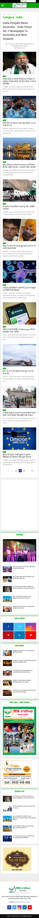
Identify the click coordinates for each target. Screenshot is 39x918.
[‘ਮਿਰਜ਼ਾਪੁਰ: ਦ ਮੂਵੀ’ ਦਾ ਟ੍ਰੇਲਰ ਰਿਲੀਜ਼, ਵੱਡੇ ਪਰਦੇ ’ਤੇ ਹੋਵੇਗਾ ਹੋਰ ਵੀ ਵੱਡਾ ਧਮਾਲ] (7, 663)
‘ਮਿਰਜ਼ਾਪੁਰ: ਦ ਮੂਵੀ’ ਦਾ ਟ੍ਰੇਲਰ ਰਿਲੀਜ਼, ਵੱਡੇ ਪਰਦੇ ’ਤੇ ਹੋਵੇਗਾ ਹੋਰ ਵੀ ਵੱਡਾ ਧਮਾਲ (24, 661)
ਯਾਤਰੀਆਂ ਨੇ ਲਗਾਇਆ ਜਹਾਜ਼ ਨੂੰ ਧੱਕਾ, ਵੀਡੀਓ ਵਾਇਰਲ (19, 208)
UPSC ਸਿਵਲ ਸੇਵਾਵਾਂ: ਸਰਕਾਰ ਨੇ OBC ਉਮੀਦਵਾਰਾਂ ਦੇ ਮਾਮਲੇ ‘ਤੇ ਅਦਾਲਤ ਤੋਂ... (22, 597)
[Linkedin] (25, 907)
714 (32, 471)
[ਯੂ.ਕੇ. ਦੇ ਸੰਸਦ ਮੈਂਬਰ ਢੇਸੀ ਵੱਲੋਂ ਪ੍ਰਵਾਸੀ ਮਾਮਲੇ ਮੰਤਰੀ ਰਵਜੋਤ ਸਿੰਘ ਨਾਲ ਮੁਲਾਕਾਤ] (7, 579)
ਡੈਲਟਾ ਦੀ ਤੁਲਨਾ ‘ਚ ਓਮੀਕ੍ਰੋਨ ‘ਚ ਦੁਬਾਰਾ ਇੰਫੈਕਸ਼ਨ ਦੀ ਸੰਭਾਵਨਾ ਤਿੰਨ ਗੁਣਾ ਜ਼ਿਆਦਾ (17, 456)
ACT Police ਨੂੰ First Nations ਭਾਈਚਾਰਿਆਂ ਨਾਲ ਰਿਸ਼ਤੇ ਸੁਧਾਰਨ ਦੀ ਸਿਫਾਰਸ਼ (23, 837)
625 (24, 471)
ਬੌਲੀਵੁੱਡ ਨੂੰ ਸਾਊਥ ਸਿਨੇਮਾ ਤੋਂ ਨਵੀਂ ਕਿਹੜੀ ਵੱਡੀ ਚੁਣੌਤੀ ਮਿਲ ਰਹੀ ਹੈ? (23, 651)
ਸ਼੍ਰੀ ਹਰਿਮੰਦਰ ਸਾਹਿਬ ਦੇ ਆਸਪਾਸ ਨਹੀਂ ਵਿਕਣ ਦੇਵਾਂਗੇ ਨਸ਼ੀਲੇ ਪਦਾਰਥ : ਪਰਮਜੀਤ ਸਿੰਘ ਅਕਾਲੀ (19, 166)
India (4, 76)
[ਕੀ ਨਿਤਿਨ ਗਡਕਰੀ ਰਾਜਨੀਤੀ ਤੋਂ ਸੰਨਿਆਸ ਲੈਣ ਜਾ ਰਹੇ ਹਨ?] (7, 809)
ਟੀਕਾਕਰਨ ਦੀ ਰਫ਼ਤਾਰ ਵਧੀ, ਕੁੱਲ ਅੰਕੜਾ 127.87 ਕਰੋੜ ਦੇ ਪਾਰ (19, 124)
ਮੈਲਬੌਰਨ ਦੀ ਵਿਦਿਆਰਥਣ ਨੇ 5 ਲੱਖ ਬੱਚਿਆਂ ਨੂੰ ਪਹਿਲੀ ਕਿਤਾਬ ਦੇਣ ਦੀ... (24, 607)
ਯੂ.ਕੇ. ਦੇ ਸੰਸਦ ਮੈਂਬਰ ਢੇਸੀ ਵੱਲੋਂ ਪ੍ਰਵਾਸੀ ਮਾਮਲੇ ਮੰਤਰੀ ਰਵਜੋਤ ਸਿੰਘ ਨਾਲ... (23, 577)
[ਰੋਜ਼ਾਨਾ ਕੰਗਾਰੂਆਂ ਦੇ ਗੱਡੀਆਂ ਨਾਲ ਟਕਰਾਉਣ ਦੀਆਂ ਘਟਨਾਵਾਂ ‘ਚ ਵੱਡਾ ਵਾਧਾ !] (7, 829)
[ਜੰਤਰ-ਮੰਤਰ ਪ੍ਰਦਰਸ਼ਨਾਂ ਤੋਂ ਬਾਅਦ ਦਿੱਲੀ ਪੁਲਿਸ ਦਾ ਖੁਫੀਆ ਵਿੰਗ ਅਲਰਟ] (7, 569)
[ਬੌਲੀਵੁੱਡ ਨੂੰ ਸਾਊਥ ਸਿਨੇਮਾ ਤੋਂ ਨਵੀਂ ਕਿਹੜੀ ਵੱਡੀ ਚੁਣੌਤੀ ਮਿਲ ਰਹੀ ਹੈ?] (7, 653)
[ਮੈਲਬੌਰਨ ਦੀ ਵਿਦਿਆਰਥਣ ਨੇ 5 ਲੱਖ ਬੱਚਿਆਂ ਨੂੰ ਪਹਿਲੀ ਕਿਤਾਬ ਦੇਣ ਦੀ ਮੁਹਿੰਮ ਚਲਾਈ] (7, 609)
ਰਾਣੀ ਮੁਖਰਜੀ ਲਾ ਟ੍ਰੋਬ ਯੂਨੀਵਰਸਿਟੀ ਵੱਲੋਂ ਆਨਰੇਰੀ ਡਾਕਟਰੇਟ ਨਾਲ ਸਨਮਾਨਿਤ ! (22, 671)
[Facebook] (9, 907)
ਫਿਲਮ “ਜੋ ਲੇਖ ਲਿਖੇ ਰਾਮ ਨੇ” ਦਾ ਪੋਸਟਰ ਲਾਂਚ (13, 562)
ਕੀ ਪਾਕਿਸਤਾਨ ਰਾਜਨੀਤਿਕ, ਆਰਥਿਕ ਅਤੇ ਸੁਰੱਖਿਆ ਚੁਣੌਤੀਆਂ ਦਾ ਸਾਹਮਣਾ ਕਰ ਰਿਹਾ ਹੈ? (23, 587)
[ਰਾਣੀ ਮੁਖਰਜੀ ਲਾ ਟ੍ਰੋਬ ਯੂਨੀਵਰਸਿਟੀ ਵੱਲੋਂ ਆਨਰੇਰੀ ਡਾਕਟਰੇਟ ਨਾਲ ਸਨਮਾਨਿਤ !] (7, 673)
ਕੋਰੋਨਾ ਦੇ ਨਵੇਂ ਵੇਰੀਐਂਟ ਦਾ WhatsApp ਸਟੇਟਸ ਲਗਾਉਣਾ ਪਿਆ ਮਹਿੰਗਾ (19, 330)
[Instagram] (19, 907)
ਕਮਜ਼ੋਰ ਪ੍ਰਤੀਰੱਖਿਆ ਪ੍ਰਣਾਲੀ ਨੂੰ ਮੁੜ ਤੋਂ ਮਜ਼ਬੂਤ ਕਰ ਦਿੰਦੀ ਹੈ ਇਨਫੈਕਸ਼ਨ (19, 289)
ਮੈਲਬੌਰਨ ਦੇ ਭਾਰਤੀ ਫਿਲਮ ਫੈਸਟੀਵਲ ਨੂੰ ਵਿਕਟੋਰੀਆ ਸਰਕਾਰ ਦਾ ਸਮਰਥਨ (22, 681)
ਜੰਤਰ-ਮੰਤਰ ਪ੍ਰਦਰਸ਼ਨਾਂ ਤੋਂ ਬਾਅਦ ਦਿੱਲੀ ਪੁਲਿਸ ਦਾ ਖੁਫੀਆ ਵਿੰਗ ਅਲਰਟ (24, 567)
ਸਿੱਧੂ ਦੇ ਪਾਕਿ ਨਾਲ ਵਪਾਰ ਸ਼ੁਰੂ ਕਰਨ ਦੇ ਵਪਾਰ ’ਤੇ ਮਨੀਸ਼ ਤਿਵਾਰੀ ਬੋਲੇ (19, 247)
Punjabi (25, 1)
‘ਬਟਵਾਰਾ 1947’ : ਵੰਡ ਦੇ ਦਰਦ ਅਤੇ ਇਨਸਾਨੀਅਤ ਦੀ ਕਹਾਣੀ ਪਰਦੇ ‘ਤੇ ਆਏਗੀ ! (24, 691)
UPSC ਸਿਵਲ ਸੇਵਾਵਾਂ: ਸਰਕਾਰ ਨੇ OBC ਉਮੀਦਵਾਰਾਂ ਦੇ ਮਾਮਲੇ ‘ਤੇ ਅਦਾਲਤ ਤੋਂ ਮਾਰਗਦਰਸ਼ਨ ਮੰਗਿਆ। (24, 818)
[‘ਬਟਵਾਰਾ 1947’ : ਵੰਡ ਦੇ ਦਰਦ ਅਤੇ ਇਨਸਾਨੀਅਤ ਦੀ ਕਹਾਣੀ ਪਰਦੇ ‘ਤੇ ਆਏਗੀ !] (7, 693)
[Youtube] (30, 907)
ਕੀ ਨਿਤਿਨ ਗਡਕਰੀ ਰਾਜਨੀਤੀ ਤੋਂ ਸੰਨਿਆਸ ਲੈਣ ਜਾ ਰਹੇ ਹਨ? (24, 807)
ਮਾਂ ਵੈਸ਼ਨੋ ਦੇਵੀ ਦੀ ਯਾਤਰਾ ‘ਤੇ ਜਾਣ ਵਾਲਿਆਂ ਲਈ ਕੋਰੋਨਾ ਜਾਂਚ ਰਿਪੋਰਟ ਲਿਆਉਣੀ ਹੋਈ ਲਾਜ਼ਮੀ (19, 414)
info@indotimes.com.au (23, 902)
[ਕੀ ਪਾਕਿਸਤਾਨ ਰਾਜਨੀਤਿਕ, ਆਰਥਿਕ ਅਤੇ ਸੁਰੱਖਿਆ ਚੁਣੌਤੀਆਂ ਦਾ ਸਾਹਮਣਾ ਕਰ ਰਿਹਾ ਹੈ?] (7, 589)
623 (16, 471)
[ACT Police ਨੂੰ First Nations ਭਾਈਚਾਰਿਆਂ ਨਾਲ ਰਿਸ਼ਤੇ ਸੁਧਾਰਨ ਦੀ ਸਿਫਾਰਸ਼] (7, 838)
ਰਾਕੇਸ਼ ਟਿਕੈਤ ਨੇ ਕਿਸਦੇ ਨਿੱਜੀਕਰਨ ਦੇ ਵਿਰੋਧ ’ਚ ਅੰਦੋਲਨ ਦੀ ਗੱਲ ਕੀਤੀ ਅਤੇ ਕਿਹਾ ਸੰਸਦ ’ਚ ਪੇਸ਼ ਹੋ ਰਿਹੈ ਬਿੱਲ (19, 81)
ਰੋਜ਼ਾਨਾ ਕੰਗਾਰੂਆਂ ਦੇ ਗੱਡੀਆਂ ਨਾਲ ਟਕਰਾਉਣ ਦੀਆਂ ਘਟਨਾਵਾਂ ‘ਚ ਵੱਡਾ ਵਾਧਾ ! (23, 827)
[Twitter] (14, 907)
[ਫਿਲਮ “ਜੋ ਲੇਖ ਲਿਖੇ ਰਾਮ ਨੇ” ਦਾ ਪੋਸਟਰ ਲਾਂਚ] (19, 550)
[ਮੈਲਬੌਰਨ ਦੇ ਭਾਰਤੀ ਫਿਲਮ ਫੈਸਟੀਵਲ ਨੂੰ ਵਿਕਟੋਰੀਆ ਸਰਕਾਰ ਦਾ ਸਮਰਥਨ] (7, 683)
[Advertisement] (19, 505)
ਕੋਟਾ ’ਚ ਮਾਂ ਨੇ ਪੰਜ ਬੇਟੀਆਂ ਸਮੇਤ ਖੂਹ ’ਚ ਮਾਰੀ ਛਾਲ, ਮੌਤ (18, 372)
